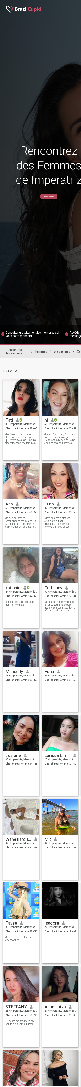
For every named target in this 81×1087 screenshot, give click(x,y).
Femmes (41, 351)
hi (46, 420)
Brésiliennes (62, 351)
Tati (9, 420)
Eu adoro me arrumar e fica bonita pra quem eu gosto (20, 1022)
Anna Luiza (55, 1006)
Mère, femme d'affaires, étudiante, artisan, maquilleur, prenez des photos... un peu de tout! (57, 522)
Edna (49, 671)
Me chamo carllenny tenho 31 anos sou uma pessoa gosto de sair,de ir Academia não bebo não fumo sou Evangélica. (59, 606)
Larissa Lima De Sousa (57, 755)
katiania (13, 587)
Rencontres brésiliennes (14, 351)
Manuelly (14, 671)
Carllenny (53, 587)
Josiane (13, 755)
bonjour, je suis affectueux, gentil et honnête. (20, 603)
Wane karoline (18, 839)
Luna (49, 503)
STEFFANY (16, 1006)
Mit (47, 839)
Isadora (51, 923)
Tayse (11, 923)
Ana (9, 503)
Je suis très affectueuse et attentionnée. (19, 939)
